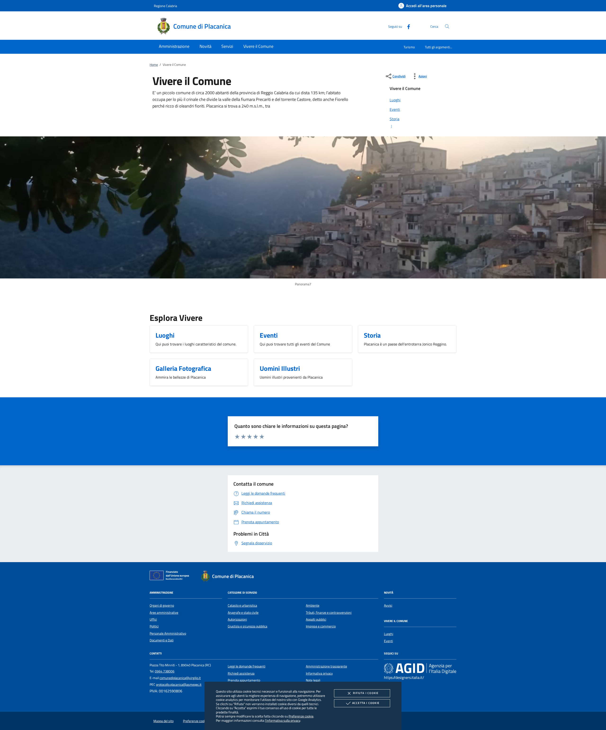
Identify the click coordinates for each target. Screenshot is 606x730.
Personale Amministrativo (168, 633)
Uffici (153, 619)
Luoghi (388, 633)
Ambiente (312, 605)
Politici (154, 626)
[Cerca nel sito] (447, 26)
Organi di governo (162, 605)
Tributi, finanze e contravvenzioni (329, 612)
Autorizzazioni (237, 619)
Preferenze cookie (301, 716)
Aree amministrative (164, 612)
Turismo (409, 47)
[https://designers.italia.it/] (420, 668)
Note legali (313, 680)
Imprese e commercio (321, 626)
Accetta (365, 703)
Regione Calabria (165, 5)
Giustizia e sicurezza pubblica (247, 626)
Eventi (388, 641)
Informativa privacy (319, 673)
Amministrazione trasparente (326, 666)
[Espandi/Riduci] (420, 126)
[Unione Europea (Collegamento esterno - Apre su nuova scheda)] (171, 576)
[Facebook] (406, 26)
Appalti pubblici (316, 619)
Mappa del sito (163, 721)
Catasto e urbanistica (242, 605)
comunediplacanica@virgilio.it (180, 678)
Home (154, 64)
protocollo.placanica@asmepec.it (178, 684)
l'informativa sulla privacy (282, 720)
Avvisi (388, 605)
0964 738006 (164, 671)
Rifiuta (366, 693)
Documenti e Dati (162, 640)
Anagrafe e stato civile (243, 612)
